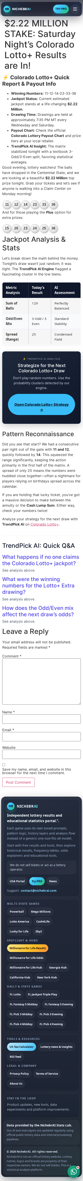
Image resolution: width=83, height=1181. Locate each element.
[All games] (75, 9)
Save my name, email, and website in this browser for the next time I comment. (36, 771)
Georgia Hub (58, 967)
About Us (16, 1083)
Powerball (17, 911)
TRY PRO (61, 8)
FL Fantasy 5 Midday (24, 1004)
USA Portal (17, 881)
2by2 (38, 931)
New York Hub (47, 977)
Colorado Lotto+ (45, 524)
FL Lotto (15, 994)
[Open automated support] (74, 1172)
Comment (11, 656)
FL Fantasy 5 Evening (59, 1004)
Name (8, 712)
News (53, 881)
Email (8, 730)
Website (8, 747)
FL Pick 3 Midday (21, 1014)
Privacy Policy (19, 1074)
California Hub (20, 977)
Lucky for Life (19, 931)
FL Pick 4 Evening (51, 1024)
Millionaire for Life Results (28, 948)
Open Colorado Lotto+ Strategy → (41, 407)
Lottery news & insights (56, 1047)
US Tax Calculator (22, 1047)
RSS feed (15, 1057)
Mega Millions (40, 911)
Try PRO (37, 881)
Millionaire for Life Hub (26, 967)
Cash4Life (43, 921)
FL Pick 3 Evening (51, 1014)
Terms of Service (47, 1074)
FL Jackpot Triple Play (42, 994)
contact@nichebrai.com (39, 890)
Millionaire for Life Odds (26, 958)
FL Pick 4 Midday (21, 1024)
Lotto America (19, 921)
